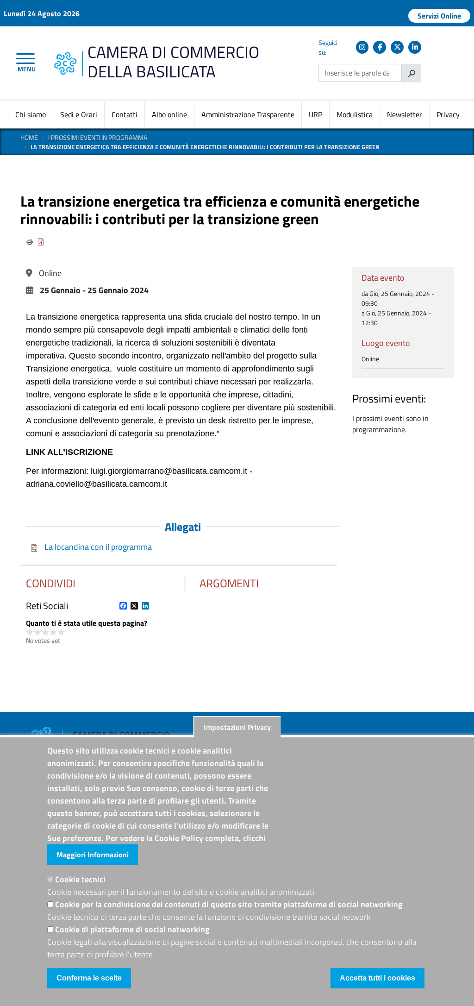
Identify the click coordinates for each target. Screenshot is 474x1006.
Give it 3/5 (46, 632)
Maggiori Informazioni (92, 854)
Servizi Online (439, 15)
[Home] (65, 57)
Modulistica (355, 114)
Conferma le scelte (89, 978)
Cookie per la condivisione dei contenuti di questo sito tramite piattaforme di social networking (229, 904)
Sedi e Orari (78, 114)
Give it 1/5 (30, 632)
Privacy (448, 114)
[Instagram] (362, 47)
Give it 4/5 (53, 632)
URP (315, 114)
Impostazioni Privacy (237, 727)
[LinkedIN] (414, 47)
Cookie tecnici (80, 879)
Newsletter (404, 114)
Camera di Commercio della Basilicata (173, 61)
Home (29, 137)
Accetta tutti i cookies (377, 978)
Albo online (169, 114)
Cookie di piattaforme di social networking (132, 929)
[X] (397, 47)
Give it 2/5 (38, 632)
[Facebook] (379, 47)
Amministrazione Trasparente (247, 114)
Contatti (124, 114)
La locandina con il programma (98, 547)
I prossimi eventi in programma (97, 137)
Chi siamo (30, 114)
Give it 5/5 (61, 632)
